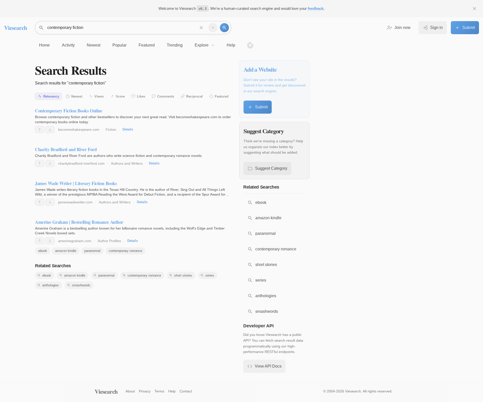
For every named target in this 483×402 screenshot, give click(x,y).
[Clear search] (201, 27)
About (130, 391)
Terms (159, 391)
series (209, 275)
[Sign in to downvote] (50, 129)
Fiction (111, 129)
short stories (183, 275)
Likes (141, 96)
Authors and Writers (127, 163)
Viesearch (15, 27)
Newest (76, 96)
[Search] (224, 27)
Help (172, 391)
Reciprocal (194, 96)
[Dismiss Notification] (474, 8)
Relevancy (51, 96)
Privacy (144, 391)
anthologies (50, 285)
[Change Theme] (250, 45)
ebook (42, 251)
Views (99, 96)
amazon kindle (65, 251)
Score (120, 96)
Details (128, 129)
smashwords (81, 285)
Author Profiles (109, 241)
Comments (165, 96)
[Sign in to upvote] (39, 129)
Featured (221, 96)
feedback (316, 8)
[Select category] (212, 27)
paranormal (92, 251)
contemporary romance (125, 251)
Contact (186, 391)
